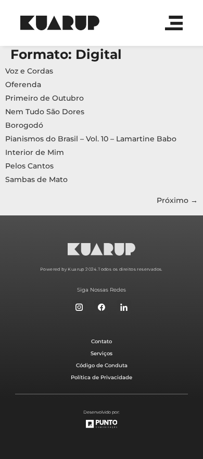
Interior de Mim (34, 152)
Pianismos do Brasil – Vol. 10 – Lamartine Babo (90, 138)
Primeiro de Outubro (44, 98)
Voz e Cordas (29, 71)
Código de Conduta (102, 365)
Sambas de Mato (36, 179)
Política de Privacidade (101, 377)
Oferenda (23, 84)
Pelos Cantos (29, 166)
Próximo (177, 200)
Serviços (101, 353)
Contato (101, 341)
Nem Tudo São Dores (44, 111)
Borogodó (24, 125)
